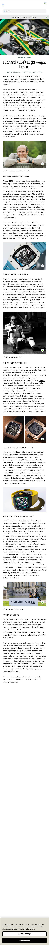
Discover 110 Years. (29, 17)
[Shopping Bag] (45, 5)
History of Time (24, 58)
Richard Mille (9, 181)
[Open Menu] (3, 4)
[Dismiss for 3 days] (46, 17)
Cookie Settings (24, 934)
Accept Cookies (24, 940)
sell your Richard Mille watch (27, 677)
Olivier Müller (13, 72)
